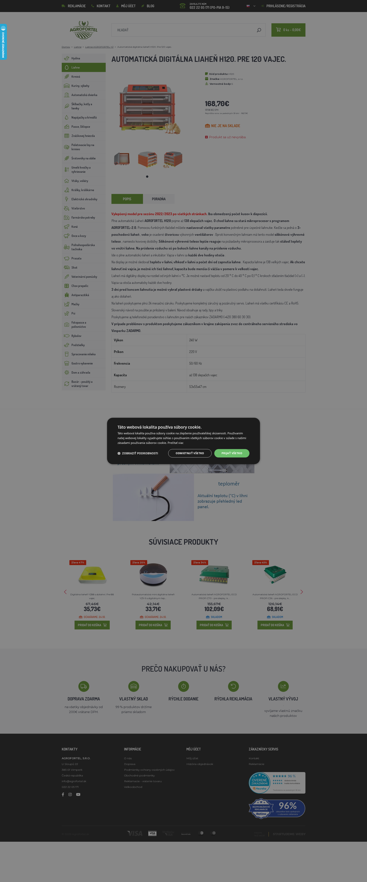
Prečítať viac (176, 443)
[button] (138, 453)
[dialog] (183, 441)
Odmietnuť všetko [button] (190, 453)
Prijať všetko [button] (232, 453)
